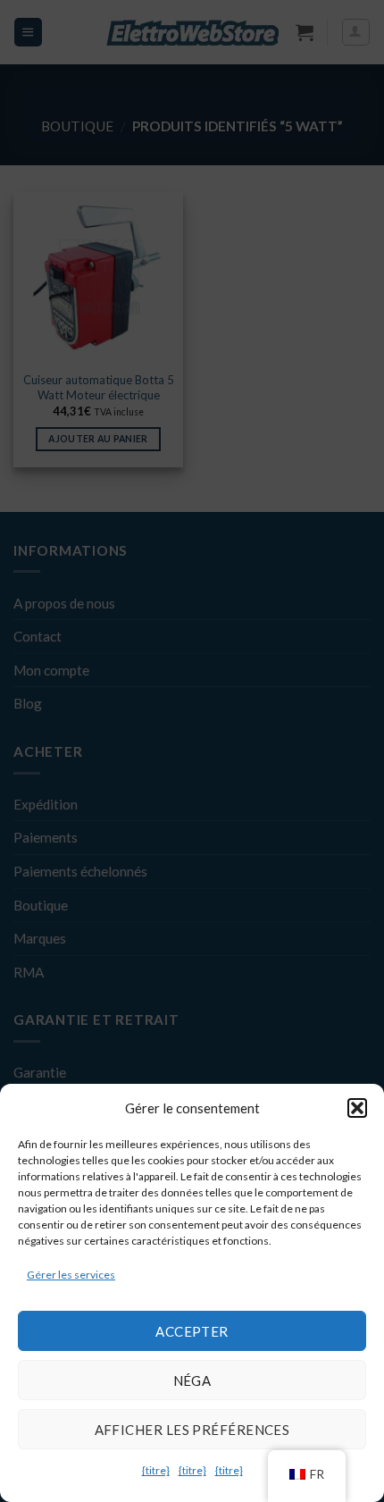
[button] (357, 1108)
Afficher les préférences (192, 1430)
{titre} (156, 1470)
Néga (192, 1380)
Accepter (192, 1331)
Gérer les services (71, 1274)
